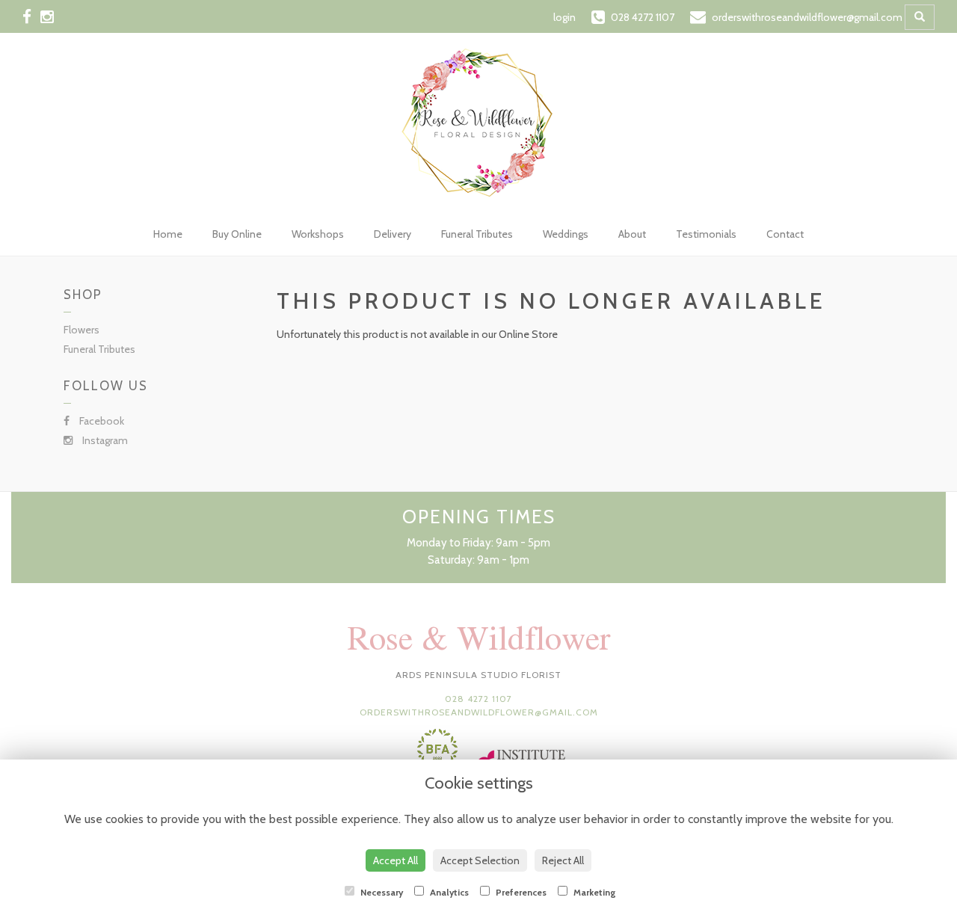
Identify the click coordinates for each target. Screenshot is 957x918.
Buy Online (237, 234)
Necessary (380, 892)
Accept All (395, 860)
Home (167, 234)
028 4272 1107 (478, 698)
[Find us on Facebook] (31, 16)
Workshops (318, 234)
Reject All (563, 860)
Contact (785, 234)
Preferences (520, 892)
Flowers (81, 329)
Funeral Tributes (477, 234)
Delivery (392, 234)
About (632, 234)
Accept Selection (480, 860)
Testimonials (706, 234)
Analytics (448, 892)
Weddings (565, 234)
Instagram (104, 440)
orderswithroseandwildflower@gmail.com (479, 712)
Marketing (593, 892)
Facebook (100, 421)
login (564, 17)
